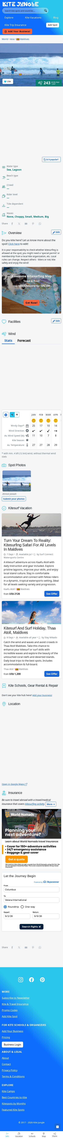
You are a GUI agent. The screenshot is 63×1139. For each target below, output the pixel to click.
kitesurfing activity (34, 804)
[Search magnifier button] (45, 10)
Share (54, 1136)
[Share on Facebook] (12, 223)
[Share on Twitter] (19, 223)
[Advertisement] (31, 119)
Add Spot (52, 24)
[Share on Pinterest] (33, 223)
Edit (57, 232)
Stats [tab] (8, 340)
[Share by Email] (26, 223)
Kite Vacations (33, 17)
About (5, 1058)
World (5, 39)
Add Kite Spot (9, 1016)
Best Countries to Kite (14, 1097)
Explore (9, 17)
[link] (57, 1126)
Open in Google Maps (13, 784)
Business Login (12, 1044)
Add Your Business (12, 1031)
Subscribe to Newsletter (16, 998)
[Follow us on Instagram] (21, 979)
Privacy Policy (9, 1070)
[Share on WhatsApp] (40, 223)
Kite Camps (8, 1091)
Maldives (24, 39)
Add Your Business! (19, 31)
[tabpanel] (31, 434)
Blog (55, 17)
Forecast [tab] (24, 340)
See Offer (51, 593)
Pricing (6, 1037)
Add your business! (42, 695)
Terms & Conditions (13, 1076)
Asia (12, 39)
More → (51, 804)
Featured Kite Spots (13, 1109)
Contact (6, 1064)
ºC (12, 414)
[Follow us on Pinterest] (42, 979)
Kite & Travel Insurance (15, 1004)
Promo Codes (10, 1010)
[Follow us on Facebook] (32, 979)
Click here (14, 244)
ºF (17, 414)
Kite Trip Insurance (15, 25)
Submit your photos (13, 498)
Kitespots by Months (14, 1103)
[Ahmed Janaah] (16, 481)
